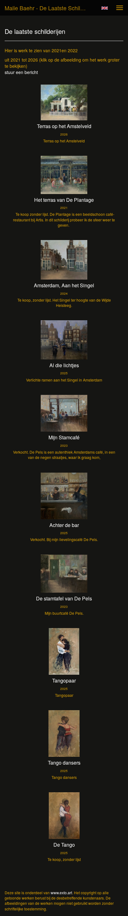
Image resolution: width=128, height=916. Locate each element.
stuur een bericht (21, 72)
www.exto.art (61, 892)
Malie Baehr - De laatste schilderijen (49, 8)
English (104, 8)
